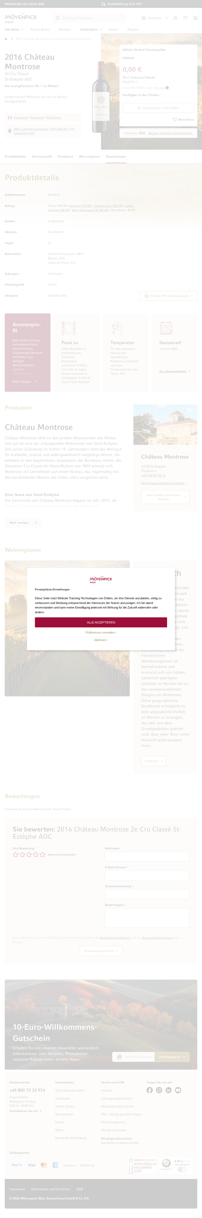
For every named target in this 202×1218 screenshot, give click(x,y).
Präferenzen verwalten (100, 632)
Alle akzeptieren (101, 622)
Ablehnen (100, 640)
